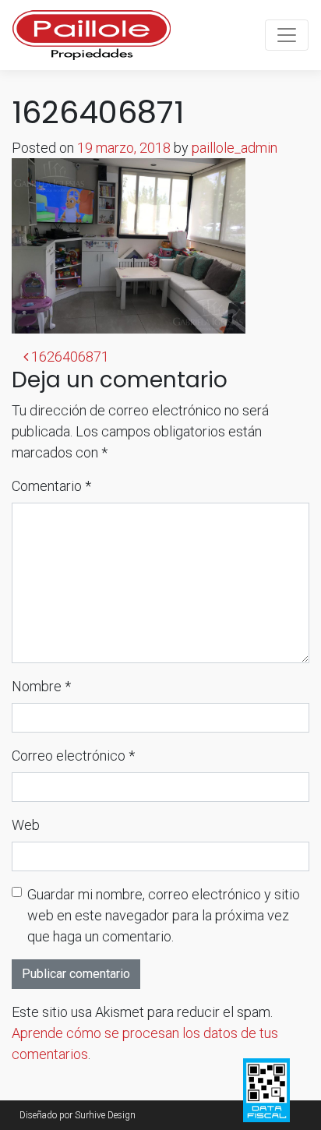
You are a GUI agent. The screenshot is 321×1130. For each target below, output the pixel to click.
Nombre (41, 686)
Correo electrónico (73, 755)
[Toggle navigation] (287, 35)
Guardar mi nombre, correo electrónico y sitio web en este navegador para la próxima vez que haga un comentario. (163, 915)
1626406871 (68, 356)
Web (26, 825)
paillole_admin (234, 147)
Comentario (51, 486)
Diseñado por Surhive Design (77, 1115)
